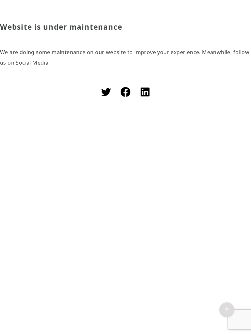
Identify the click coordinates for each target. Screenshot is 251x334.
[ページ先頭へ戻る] (226, 309)
